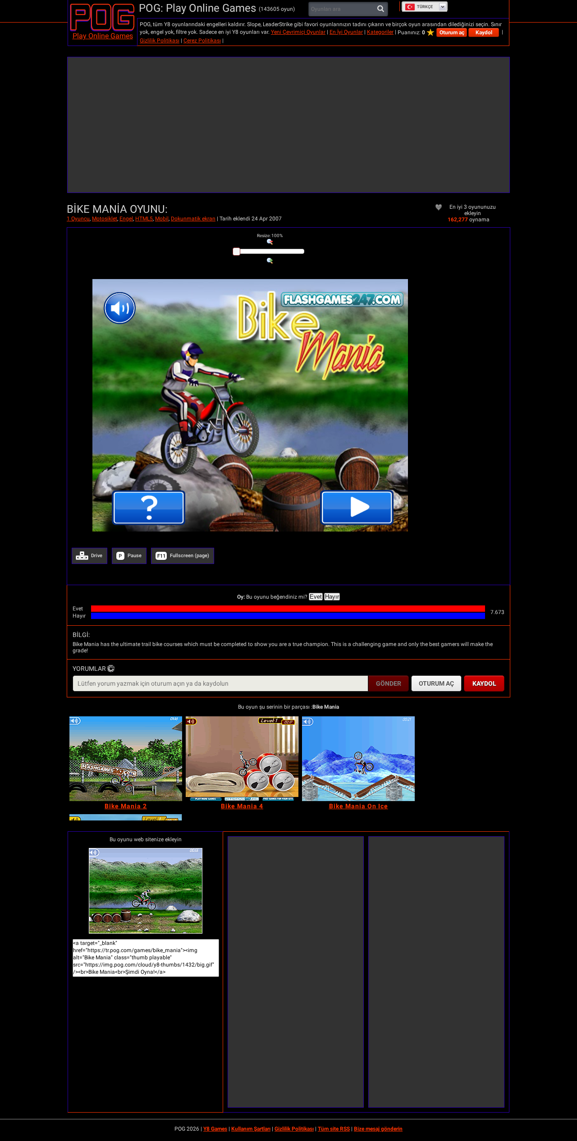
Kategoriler (380, 32)
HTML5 (144, 218)
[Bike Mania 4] (242, 759)
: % (270, 235)
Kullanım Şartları (250, 1129)
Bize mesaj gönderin (378, 1129)
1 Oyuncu (78, 218)
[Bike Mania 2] (126, 759)
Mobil (162, 218)
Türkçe (425, 7)
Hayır (332, 596)
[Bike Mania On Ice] (358, 759)
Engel (126, 218)
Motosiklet (104, 218)
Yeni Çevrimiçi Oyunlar (298, 32)
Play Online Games (103, 36)
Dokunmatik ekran (193, 218)
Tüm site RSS (334, 1129)
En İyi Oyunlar (346, 32)
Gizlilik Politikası (159, 40)
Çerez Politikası (202, 40)
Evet (316, 596)
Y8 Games (215, 1129)
